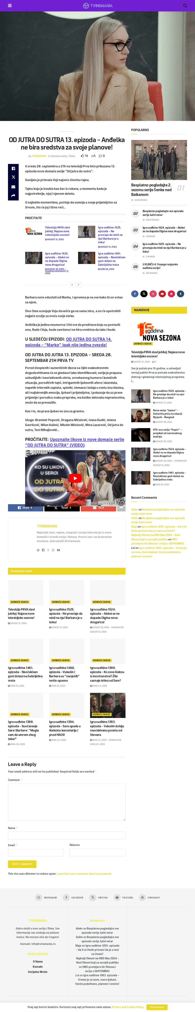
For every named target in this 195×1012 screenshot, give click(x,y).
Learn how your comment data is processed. (84, 873)
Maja (134, 526)
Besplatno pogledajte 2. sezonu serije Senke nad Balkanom (151, 190)
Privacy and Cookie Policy (127, 1007)
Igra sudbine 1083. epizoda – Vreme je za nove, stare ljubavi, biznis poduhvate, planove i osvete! (159, 552)
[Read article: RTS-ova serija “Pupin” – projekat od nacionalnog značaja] (140, 435)
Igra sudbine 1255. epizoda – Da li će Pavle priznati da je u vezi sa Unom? (97, 950)
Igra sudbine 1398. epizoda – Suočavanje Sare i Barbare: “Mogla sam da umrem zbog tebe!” (23, 730)
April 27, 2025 (99, 685)
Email (12, 845)
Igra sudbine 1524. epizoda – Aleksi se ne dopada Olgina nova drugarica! (169, 453)
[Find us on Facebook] (134, 293)
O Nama (38, 961)
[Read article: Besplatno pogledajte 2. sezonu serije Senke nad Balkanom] (159, 160)
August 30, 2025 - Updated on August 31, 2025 (57, 271)
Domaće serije (59, 156)
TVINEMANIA (39, 156)
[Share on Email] (13, 186)
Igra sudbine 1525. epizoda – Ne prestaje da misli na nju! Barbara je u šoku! (110, 235)
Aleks (134, 509)
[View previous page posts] (72, 284)
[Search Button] (185, 5)
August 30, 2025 (163, 422)
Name (13, 828)
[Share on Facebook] (13, 168)
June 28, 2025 (107, 269)
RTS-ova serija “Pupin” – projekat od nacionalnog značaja (167, 433)
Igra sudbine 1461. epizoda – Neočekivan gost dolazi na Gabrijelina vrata (169, 476)
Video (72, 156)
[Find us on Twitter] (144, 293)
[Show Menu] (10, 5)
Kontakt (38, 966)
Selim (134, 518)
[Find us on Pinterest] (171, 293)
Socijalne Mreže (37, 972)
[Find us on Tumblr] (180, 293)
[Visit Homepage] (97, 6)
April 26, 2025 (17, 744)
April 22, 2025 (58, 740)
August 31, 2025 (55, 239)
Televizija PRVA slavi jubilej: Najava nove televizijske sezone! (57, 231)
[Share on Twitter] (13, 177)
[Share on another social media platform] (13, 195)
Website (75, 845)
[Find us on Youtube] (162, 293)
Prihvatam (157, 1007)
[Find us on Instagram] (153, 293)
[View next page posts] (79, 284)
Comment (15, 780)
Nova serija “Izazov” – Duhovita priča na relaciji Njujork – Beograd (167, 414)
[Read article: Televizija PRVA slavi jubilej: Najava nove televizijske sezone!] (33, 232)
